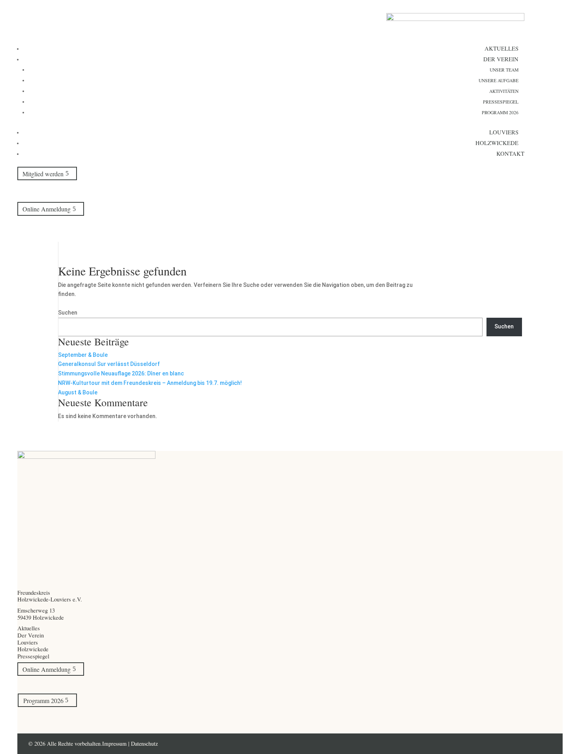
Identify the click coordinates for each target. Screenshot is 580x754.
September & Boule (83, 355)
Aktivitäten (503, 91)
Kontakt (510, 153)
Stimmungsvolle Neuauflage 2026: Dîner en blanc (121, 373)
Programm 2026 (500, 112)
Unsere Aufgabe (498, 80)
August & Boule (77, 392)
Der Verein (500, 59)
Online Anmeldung (46, 209)
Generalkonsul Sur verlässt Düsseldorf (109, 364)
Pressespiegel (500, 102)
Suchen (67, 312)
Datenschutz (144, 743)
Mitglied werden (43, 173)
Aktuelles (501, 48)
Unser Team (504, 70)
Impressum (115, 743)
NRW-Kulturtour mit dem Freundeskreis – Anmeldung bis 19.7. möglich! (150, 383)
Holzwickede (496, 143)
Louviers (503, 132)
